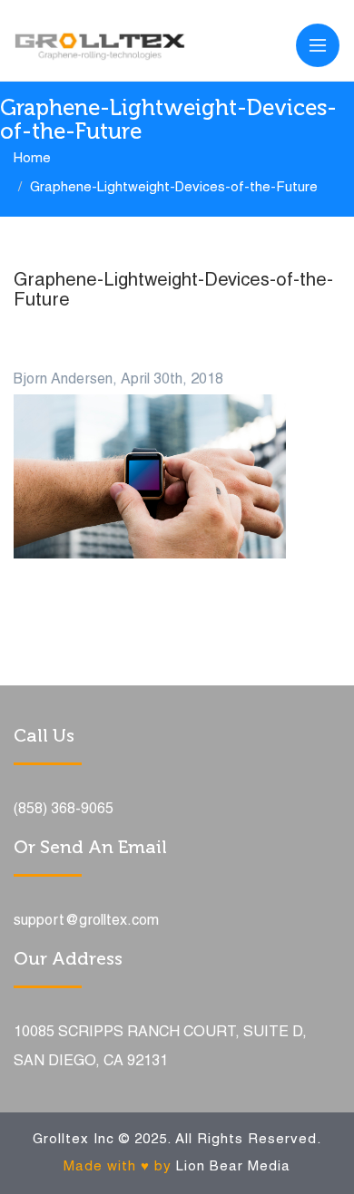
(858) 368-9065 (63, 809)
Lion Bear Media (233, 1166)
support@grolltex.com (86, 921)
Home (32, 158)
